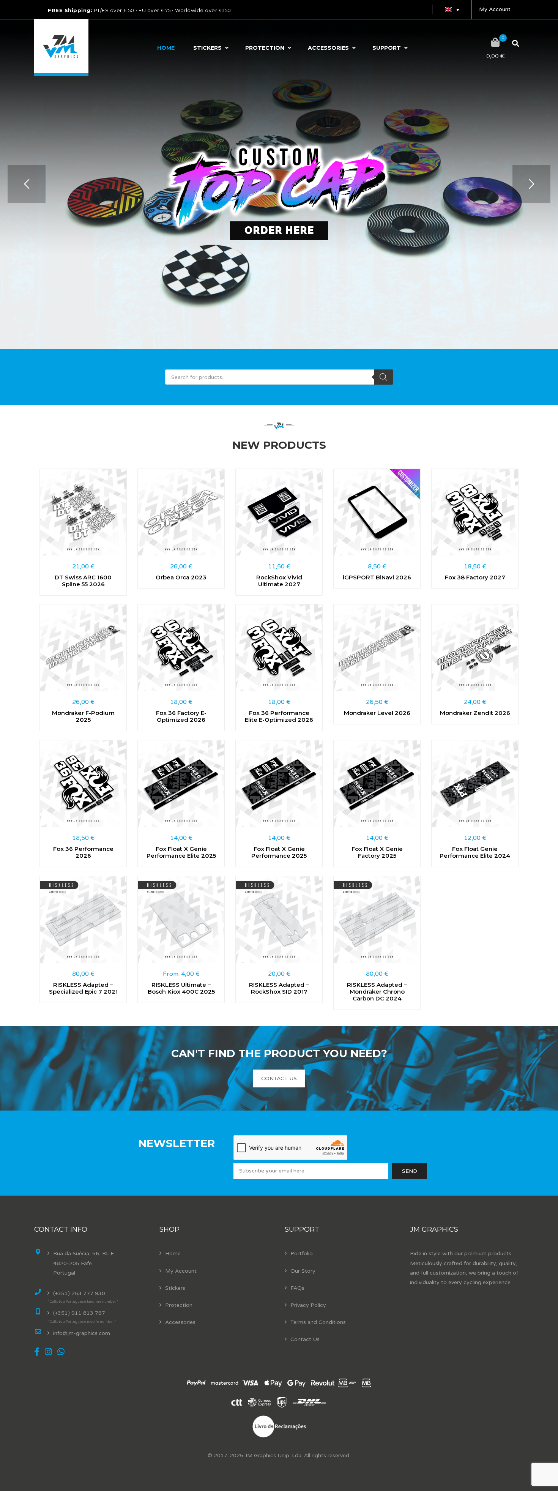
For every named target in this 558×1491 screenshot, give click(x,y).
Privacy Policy (308, 1305)
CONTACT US (279, 1078)
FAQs (297, 1288)
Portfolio (301, 1253)
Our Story (302, 1271)
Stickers (207, 47)
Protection (264, 47)
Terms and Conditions (318, 1322)
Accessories (328, 47)
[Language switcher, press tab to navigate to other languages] (451, 9)
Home (166, 47)
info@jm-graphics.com (81, 1333)
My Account (495, 9)
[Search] (383, 377)
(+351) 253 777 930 (79, 1293)
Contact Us (305, 1339)
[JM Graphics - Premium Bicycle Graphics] (61, 47)
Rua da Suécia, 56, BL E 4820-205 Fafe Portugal (83, 1263)
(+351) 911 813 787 (79, 1313)
